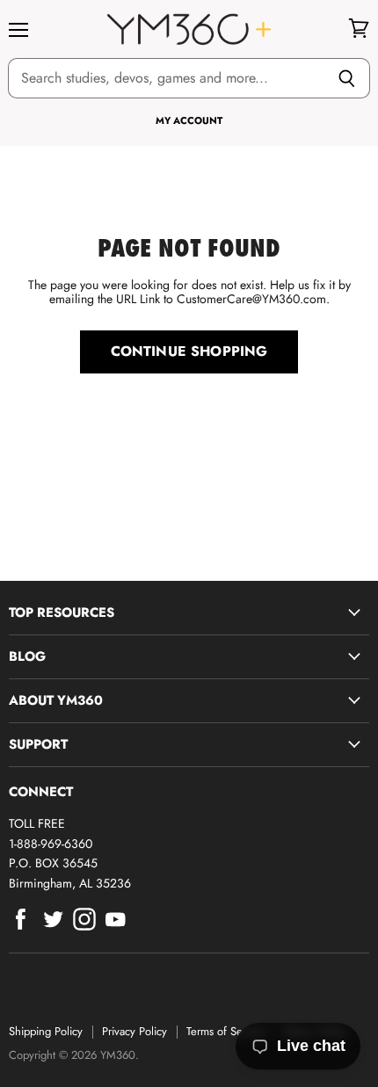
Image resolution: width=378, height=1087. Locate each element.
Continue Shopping (189, 351)
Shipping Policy (46, 1031)
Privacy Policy (134, 1031)
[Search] (346, 78)
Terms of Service (225, 1031)
